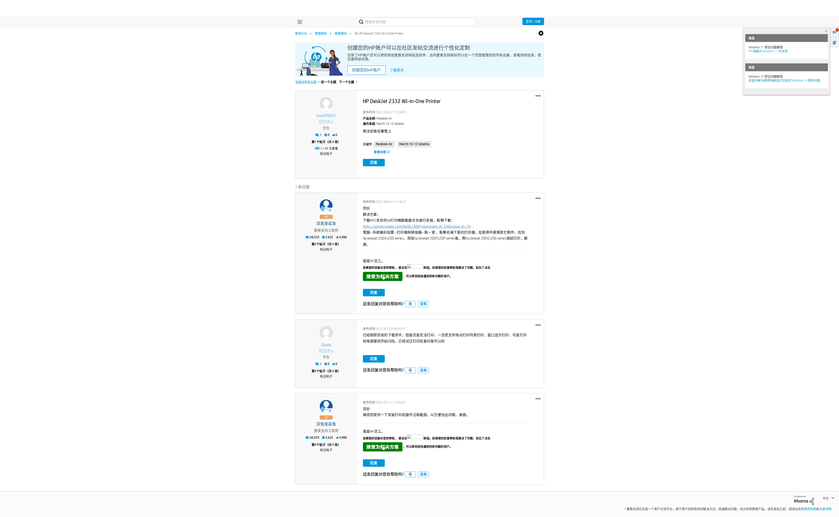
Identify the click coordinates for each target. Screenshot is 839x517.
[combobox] (415, 21)
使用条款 (810, 509)
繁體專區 (321, 33)
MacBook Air (384, 144)
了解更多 (397, 70)
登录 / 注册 (533, 21)
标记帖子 (326, 154)
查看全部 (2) (382, 152)
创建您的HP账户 (366, 70)
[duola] (326, 332)
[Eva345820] (326, 103)
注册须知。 (827, 509)
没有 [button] (423, 304)
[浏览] (298, 21)
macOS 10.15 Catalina (414, 144)
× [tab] (826, 31)
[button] (538, 95)
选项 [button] (541, 33)
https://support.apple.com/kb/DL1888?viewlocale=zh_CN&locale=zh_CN (417, 226)
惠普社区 (301, 33)
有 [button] (410, 304)
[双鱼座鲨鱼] (326, 205)
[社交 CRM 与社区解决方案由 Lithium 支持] (804, 500)
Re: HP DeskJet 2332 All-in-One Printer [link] (379, 33)
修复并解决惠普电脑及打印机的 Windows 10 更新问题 (784, 80)
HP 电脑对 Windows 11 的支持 (768, 51)
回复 (374, 162)
